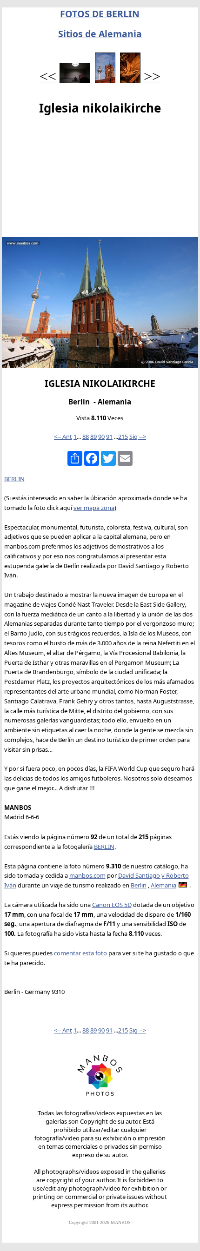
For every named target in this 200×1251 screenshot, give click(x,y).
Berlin (139, 885)
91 (109, 436)
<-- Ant (63, 436)
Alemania (163, 885)
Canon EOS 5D (112, 904)
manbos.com (87, 875)
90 (101, 436)
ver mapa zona (93, 507)
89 (93, 436)
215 (123, 436)
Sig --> (137, 436)
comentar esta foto (80, 953)
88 (85, 436)
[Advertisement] (100, 178)
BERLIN (14, 479)
